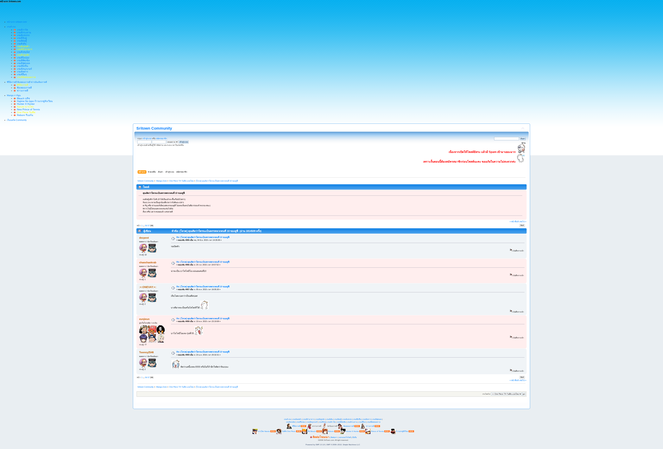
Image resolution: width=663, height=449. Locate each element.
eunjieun (144, 319)
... (144, 225)
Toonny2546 (146, 352)
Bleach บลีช (23, 98)
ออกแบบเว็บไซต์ (345, 437)
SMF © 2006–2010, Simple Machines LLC (343, 445)
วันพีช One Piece (289, 431)
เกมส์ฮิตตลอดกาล (373, 422)
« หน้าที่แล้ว (515, 222)
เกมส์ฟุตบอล (23, 63)
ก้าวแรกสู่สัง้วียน (402, 431)
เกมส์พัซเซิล (23, 60)
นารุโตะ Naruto (264, 431)
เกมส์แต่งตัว (297, 419)
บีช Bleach (312, 431)
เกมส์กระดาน (23, 32)
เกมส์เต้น (21, 43)
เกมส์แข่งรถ (23, 35)
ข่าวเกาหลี (22, 90)
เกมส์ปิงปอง (22, 57)
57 (149, 225)
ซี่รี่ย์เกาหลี (296, 426)
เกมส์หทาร (22, 71)
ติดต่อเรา (334, 437)
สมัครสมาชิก (161, 139)
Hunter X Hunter (25, 104)
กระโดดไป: (486, 394)
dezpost (144, 237)
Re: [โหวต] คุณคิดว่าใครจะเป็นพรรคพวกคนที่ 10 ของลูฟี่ (202, 237)
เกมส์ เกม (287, 419)
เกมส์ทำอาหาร (308, 419)
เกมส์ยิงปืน (22, 66)
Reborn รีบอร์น (24, 115)
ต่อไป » (523, 222)
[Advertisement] (63, 10)
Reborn (331, 431)
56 (146, 225)
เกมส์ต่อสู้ (21, 40)
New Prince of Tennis (28, 109)
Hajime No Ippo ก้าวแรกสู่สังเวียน (34, 101)
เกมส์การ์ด (22, 29)
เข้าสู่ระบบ (147, 139)
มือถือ (354, 437)
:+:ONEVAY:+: (147, 287)
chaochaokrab (147, 262)
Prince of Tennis (377, 431)
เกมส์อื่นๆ (21, 74)
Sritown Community (154, 128)
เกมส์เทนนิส (23, 52)
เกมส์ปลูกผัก (320, 419)
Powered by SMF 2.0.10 (315, 445)
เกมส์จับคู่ (21, 38)
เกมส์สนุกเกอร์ (24, 68)
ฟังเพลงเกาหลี (24, 87)
